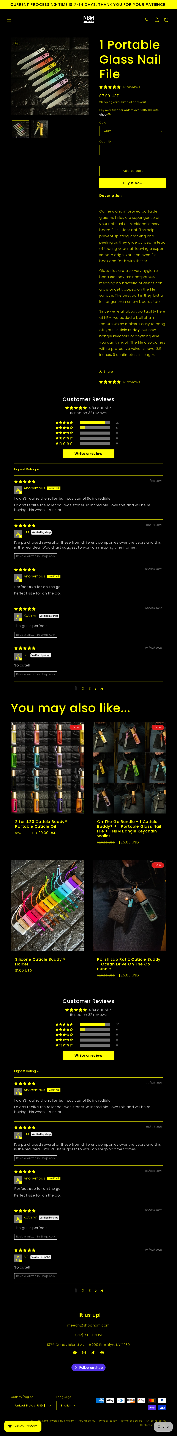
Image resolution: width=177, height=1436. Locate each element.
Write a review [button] (88, 453)
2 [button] (83, 688)
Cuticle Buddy (127, 329)
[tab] (110, 196)
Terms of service (131, 1420)
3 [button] (90, 688)
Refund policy (86, 1420)
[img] (25, 481)
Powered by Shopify (61, 1420)
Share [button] (108, 371)
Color (103, 122)
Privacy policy (108, 1420)
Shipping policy (156, 1420)
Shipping (106, 102)
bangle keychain (114, 336)
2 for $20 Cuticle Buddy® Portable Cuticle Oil (41, 824)
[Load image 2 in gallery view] (40, 129)
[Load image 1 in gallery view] (20, 129)
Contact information (153, 1425)
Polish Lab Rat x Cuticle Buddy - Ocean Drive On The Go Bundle (129, 964)
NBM (45, 1420)
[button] (9, 19)
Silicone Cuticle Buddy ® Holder (40, 962)
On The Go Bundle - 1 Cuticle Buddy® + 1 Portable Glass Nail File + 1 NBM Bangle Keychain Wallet (129, 828)
